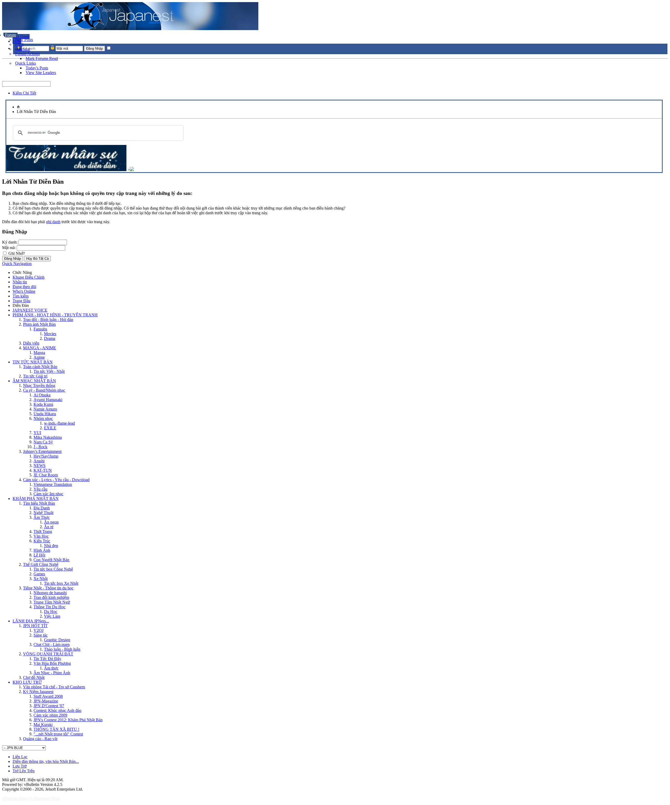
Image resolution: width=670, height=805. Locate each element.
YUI (37, 432)
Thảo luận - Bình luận (62, 649)
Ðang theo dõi (24, 286)
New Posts (24, 39)
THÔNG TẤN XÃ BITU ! (56, 729)
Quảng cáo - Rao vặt (40, 738)
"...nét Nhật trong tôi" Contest (58, 734)
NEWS (40, 465)
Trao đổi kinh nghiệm (51, 597)
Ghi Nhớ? (16, 253)
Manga (39, 352)
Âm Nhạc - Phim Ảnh (52, 673)
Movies (50, 333)
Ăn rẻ (48, 527)
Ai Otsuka (42, 395)
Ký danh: (10, 242)
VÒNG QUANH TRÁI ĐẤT (48, 654)
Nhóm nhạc (43, 418)
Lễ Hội (39, 555)
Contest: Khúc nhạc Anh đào (57, 710)
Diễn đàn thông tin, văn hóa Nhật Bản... (46, 761)
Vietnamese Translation (53, 484)
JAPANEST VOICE (30, 310)
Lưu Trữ (20, 766)
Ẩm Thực (42, 517)
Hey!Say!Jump (46, 456)
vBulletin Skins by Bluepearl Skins (31, 798)
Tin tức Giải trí (35, 376)
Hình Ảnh (42, 550)
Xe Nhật (41, 578)
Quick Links (25, 63)
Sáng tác (41, 635)
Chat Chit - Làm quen (52, 644)
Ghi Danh (21, 36)
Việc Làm (52, 616)
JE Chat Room (46, 475)
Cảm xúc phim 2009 (50, 715)
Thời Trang (43, 531)
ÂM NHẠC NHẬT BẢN (34, 381)
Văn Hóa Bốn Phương (52, 663)
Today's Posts (37, 68)
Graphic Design (57, 640)
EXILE (50, 428)
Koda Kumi (43, 404)
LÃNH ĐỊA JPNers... (31, 621)
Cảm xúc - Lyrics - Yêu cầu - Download (56, 479)
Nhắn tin (20, 282)
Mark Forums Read (42, 58)
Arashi (39, 461)
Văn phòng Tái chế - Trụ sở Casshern (54, 687)
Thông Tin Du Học (49, 607)
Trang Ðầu (21, 301)
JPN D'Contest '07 (49, 705)
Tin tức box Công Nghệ (53, 569)
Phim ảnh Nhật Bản (39, 324)
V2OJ (38, 630)
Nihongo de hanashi (50, 592)
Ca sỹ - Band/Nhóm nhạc (44, 390)
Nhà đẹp (51, 545)
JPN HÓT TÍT (35, 625)
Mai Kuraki (43, 724)
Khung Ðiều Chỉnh (28, 277)
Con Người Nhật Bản (51, 560)
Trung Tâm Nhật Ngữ (52, 602)
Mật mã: (9, 247)
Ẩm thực (51, 668)
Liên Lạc (20, 757)
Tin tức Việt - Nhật (49, 371)
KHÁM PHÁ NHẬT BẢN (36, 498)
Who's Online (24, 291)
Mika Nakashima (48, 437)
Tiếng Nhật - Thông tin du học (48, 588)
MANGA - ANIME (39, 348)
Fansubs (40, 329)
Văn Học (41, 536)
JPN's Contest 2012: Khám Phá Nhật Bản (68, 720)
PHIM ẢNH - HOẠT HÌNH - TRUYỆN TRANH (55, 315)
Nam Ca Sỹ (43, 442)
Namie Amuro (45, 409)
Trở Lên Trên (24, 771)
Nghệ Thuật (43, 512)
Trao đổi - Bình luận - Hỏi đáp (48, 319)
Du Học (50, 611)
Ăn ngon (51, 522)
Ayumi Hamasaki (48, 399)
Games (39, 574)
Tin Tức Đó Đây (47, 658)
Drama (49, 338)
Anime (39, 357)
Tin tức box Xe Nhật (61, 583)
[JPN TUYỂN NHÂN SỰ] (66, 169)
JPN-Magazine (46, 701)
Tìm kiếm (21, 296)
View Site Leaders (41, 72)
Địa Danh (42, 508)
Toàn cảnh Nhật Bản (40, 366)
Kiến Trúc (42, 541)
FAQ (19, 44)
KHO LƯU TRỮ (27, 682)
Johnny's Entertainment (42, 451)
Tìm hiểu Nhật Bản (39, 503)
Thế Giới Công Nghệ (40, 564)
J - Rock (40, 446)
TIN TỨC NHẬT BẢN (33, 362)
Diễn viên (31, 343)
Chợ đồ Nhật (33, 677)
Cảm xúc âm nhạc (48, 494)
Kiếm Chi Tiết (24, 93)
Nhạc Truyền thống (39, 385)
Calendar (22, 49)
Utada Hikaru (45, 414)
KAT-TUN (43, 470)
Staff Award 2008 (48, 696)
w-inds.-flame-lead (59, 423)
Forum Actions (27, 54)
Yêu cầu (40, 489)
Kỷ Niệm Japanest (38, 691)
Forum (10, 35)
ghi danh (53, 221)
